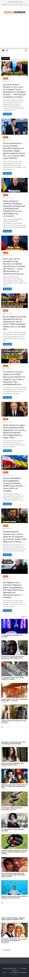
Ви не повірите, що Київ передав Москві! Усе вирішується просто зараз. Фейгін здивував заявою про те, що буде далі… (14, 322)
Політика (6, 78)
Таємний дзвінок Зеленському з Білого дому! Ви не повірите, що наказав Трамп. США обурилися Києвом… (14, 536)
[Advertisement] (14, 33)
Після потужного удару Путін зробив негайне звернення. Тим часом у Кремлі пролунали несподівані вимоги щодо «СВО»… (14, 431)
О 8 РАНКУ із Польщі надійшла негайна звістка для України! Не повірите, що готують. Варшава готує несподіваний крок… (14, 378)
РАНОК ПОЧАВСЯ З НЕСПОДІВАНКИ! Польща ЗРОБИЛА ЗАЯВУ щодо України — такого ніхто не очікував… (14, 484)
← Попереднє (5, 950)
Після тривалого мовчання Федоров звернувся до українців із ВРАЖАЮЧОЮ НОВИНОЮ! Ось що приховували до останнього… (14, 208)
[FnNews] (3, 50)
